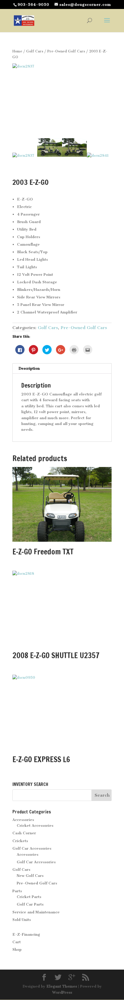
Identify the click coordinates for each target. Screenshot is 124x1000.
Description (29, 368)
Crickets (20, 841)
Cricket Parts (29, 897)
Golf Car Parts (30, 904)
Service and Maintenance (36, 912)
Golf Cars (34, 51)
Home (17, 51)
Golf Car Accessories (31, 848)
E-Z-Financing (26, 934)
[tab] (62, 369)
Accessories (23, 819)
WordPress (62, 992)
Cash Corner (24, 833)
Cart (16, 942)
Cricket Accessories (35, 825)
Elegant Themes (61, 986)
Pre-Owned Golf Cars (66, 51)
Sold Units (21, 919)
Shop (17, 949)
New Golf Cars (30, 875)
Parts (17, 891)
